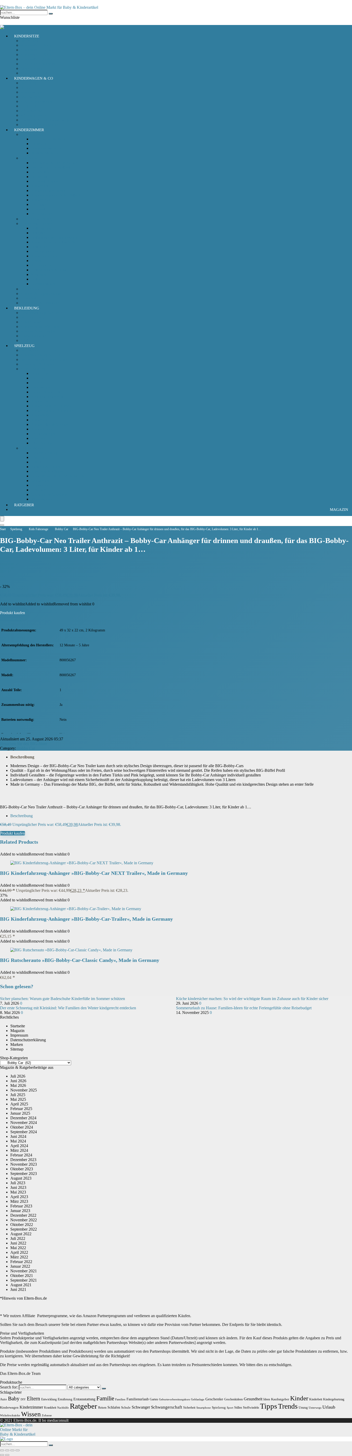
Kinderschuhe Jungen (38, 331)
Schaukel (38, 490)
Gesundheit (253, 1398)
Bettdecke (39, 279)
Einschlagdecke (43, 251)
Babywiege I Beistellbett (51, 167)
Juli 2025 (17, 1095)
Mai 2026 (18, 1085)
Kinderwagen (32, 92)
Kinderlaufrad (42, 420)
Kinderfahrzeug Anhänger (52, 410)
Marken (16, 1044)
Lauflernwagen (43, 433)
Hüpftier (38, 462)
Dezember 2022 (23, 1215)
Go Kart (37, 382)
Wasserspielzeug (44, 499)
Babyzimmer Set (34, 289)
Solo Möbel (30, 158)
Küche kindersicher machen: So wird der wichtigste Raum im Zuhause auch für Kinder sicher (252, 998)
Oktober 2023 (21, 1169)
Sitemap (16, 1049)
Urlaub (328, 1407)
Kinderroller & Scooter (49, 424)
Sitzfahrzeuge (42, 443)
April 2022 (19, 1252)
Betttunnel (39, 246)
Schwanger (141, 1407)
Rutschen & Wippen (47, 471)
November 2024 (23, 1122)
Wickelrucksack (33, 115)
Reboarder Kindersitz (38, 64)
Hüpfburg (39, 457)
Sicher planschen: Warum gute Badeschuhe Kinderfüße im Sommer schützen (62, 998)
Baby (14, 1398)
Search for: (9, 1387)
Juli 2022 (17, 1238)
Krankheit (50, 1407)
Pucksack (38, 143)
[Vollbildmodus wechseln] (7, 1450)
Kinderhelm (40, 415)
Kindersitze (26, 36)
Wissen (31, 1414)
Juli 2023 (17, 1183)
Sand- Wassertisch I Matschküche (58, 476)
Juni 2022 (18, 1243)
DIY (23, 1399)
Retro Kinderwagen (37, 101)
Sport (230, 1407)
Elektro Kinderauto (46, 392)
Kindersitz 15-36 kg (37, 50)
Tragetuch (29, 106)
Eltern (33, 1398)
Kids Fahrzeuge (33, 369)
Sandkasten (40, 480)
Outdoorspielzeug (35, 448)
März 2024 (19, 1150)
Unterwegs (315, 1407)
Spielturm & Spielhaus (49, 494)
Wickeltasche (31, 110)
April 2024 (19, 1146)
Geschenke (214, 1399)
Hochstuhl (39, 176)
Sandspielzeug (42, 485)
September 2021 (23, 1280)
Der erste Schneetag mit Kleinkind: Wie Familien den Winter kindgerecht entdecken (68, 1008)
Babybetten (40, 172)
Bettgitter (38, 233)
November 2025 (23, 1090)
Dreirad (37, 378)
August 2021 (20, 1285)
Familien (120, 1399)
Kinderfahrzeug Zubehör (51, 406)
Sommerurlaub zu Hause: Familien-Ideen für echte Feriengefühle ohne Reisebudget (244, 1008)
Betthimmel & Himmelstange (54, 237)
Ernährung (65, 1399)
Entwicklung (49, 1399)
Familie (105, 1398)
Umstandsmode (33, 336)
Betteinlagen (41, 228)
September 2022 (23, 1229)
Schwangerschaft (166, 1407)
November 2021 (23, 1271)
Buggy (26, 87)
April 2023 (19, 1197)
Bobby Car (40, 373)
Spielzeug (24, 346)
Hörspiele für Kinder (37, 364)
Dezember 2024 (23, 1118)
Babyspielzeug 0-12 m (39, 350)
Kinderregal (40, 200)
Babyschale (30, 40)
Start (3, 529)
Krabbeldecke (42, 265)
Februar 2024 (21, 1155)
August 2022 (20, 1234)
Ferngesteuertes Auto (48, 396)
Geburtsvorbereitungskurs (174, 1399)
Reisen (102, 1407)
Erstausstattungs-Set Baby (42, 312)
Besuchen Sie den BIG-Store (23, 743)
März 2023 (19, 1201)
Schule (126, 1407)
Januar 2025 (20, 1113)
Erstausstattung (84, 1399)
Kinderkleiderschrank (48, 190)
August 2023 (20, 1178)
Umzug (303, 1407)
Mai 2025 (18, 1099)
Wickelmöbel (41, 213)
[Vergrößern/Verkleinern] (2, 1450)
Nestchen (38, 274)
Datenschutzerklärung (28, 1040)
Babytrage (29, 83)
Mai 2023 (18, 1192)
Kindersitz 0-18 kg (36, 45)
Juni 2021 (18, 1289)
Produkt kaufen (12, 613)
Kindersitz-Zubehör (37, 59)
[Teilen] (12, 1450)
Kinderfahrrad (42, 401)
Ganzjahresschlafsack (48, 139)
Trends (288, 1406)
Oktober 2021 (21, 1275)
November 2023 (23, 1164)
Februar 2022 (21, 1261)
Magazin (339, 509)
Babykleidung (32, 317)
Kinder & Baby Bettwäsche (53, 242)
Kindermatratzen (44, 256)
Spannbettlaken (43, 284)
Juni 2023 (18, 1187)
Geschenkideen (233, 1399)
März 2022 (19, 1257)
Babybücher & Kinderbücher (44, 359)
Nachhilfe (63, 1407)
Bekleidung (26, 308)
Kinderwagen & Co (33, 78)
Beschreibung (22, 757)
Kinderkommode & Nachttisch (56, 195)
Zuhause (47, 1415)
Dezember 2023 (23, 1159)
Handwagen (41, 387)
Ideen (266, 1399)
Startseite (17, 1026)
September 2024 (23, 1132)
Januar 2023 (20, 1210)
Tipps (268, 1406)
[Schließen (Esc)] (17, 1450)
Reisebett (38, 209)
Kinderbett (39, 186)
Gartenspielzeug (44, 453)
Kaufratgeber (280, 1399)
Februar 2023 (21, 1206)
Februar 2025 (21, 1108)
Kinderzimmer (29, 130)
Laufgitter (39, 204)
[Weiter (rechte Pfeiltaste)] (7, 1455)
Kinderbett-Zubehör (37, 223)
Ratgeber (24, 505)
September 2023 (23, 1173)
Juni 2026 (18, 1081)
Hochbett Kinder (44, 181)
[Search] (2, 525)
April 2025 (19, 1104)
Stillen (238, 1407)
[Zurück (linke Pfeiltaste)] (2, 1455)
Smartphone (203, 1407)
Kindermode (31, 322)
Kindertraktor (42, 429)
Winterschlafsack (44, 153)
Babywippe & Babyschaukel (54, 162)
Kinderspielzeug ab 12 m (41, 355)
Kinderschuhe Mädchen (40, 326)
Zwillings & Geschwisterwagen (46, 120)
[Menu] (2, 518)
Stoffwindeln (251, 1407)
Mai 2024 (18, 1141)
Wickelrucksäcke (10, 1415)
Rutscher (38, 438)
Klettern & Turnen (46, 466)
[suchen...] (51, 13)
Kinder (299, 1398)
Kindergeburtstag (333, 1399)
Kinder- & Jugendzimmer (41, 293)
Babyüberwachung (36, 219)
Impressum (19, 1035)
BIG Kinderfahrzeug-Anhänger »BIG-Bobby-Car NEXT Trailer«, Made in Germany (94, 873)
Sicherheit (29, 298)
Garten (154, 1399)
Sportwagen (30, 97)
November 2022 (23, 1220)
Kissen (36, 260)
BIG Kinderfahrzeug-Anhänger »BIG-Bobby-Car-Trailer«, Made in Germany (86, 919)
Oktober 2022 (21, 1224)
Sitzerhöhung (31, 68)
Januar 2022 (20, 1266)
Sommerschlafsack (46, 148)
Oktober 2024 (21, 1127)
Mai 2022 (18, 1248)
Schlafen (113, 1407)
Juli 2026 (17, 1076)
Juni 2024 (18, 1136)
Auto (3, 1399)
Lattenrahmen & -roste (49, 270)
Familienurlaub (138, 1399)
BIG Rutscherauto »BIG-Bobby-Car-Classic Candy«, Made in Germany (79, 960)
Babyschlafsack (33, 134)
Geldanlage (197, 1399)
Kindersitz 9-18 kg (36, 54)
